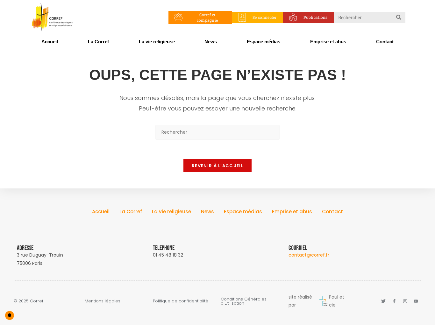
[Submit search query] (399, 17)
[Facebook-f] (394, 301)
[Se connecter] (242, 17)
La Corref (98, 41)
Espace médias (263, 41)
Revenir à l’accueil (217, 166)
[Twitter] (383, 301)
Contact (385, 41)
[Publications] (293, 17)
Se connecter (265, 17)
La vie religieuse (157, 41)
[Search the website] (369, 17)
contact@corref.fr (309, 255)
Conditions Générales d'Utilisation (244, 301)
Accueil (49, 41)
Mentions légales (102, 301)
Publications (315, 17)
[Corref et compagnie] (178, 17)
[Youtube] (416, 301)
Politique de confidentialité (180, 301)
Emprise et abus (328, 41)
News (210, 41)
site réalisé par (300, 301)
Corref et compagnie (207, 17)
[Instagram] (405, 301)
